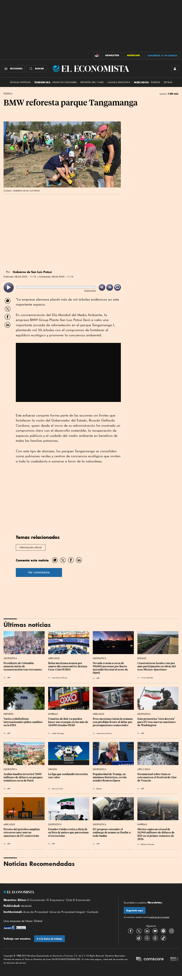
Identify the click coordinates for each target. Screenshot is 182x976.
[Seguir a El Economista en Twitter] (138, 931)
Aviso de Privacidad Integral (67, 912)
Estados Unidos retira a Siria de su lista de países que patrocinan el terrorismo (68, 832)
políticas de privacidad (159, 917)
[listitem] (9, 287)
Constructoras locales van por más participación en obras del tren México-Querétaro (156, 666)
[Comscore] (150, 959)
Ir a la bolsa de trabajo (49, 938)
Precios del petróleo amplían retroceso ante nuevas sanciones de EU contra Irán (22, 832)
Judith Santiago (58, 733)
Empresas (53, 714)
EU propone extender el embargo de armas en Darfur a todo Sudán (112, 832)
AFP (8, 678)
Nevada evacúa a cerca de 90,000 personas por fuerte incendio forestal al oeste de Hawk (111, 668)
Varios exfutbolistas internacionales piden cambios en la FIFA (23, 722)
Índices (155, 82)
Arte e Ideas (143, 769)
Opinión (52, 769)
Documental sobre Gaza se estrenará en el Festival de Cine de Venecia (157, 777)
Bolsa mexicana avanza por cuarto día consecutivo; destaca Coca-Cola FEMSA (68, 666)
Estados (141, 658)
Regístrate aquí (134, 910)
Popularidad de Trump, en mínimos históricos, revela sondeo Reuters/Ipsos (110, 777)
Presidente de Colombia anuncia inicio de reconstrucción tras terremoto (23, 666)
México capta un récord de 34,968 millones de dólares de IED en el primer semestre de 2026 (156, 834)
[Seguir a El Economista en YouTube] (155, 931)
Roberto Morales (147, 844)
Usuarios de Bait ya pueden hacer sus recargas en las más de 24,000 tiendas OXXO (68, 722)
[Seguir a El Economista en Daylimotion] (138, 938)
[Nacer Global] (15, 928)
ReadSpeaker (90, 290)
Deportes (8, 714)
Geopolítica (10, 658)
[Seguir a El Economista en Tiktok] (163, 938)
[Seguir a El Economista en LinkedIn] (147, 931)
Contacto (92, 912)
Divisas (168, 82)
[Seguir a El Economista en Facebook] (130, 931)
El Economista (36, 900)
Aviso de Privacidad (35, 912)
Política (8, 94)
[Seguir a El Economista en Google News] (147, 938)
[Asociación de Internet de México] (174, 959)
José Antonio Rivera (59, 678)
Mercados (54, 658)
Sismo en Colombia (64, 82)
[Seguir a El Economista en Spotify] (163, 931)
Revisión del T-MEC (92, 82)
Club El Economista (78, 900)
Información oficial (31, 547)
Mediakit (26, 906)
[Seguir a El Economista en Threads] (155, 938)
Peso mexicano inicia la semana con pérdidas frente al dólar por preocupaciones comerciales (113, 722)
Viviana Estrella (147, 678)
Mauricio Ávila (57, 788)
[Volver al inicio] (58, 892)
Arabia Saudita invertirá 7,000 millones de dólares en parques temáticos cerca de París (23, 777)
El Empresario (55, 900)
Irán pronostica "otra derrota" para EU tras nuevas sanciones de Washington (156, 722)
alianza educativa (119, 82)
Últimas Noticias (20, 82)
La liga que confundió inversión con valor (68, 776)
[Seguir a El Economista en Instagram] (171, 931)
